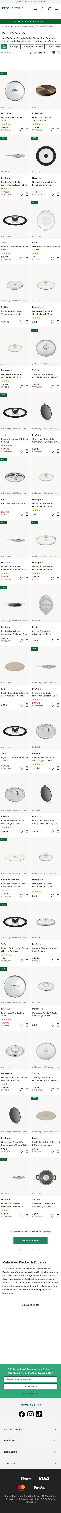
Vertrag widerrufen (30, 1393)
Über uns (9, 1463)
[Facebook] (22, 1414)
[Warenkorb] (49, 8)
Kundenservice (13, 1429)
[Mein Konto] (35, 8)
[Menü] (56, 8)
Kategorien (28, 47)
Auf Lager (14, 47)
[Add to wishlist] (21, 130)
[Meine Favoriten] (42, 8)
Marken (39, 47)
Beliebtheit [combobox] (39, 52)
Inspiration (10, 1451)
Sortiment (10, 1440)
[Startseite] (12, 8)
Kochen (6, 26)
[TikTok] (39, 1414)
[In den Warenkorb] (27, 129)
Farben (49, 47)
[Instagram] (30, 1414)
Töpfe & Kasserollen (23, 26)
